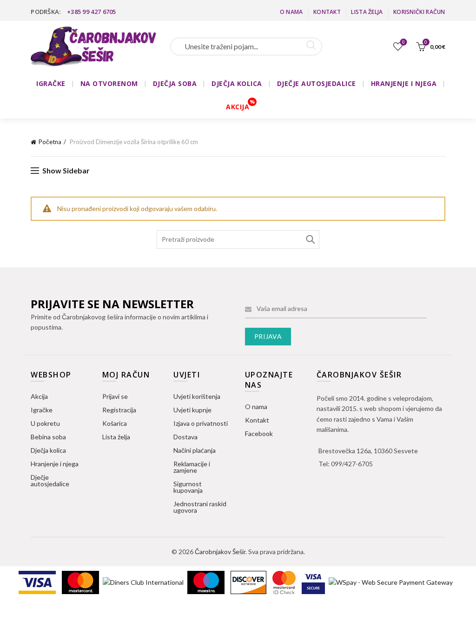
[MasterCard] (81, 582)
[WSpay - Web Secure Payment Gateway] (391, 582)
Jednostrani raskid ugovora (199, 507)
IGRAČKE (51, 83)
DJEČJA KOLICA (237, 83)
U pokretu (45, 423)
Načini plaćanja (194, 450)
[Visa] (38, 582)
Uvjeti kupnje (192, 410)
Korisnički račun (419, 12)
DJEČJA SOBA (175, 83)
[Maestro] (206, 582)
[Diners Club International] (144, 582)
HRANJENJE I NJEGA (404, 83)
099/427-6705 (352, 464)
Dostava (185, 437)
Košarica (114, 423)
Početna (50, 142)
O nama (291, 12)
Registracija (119, 410)
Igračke (42, 410)
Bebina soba (48, 437)
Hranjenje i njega (55, 464)
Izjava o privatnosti (200, 423)
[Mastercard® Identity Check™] (284, 582)
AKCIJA (237, 106)
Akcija (39, 396)
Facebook (259, 433)
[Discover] (249, 582)
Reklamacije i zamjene (191, 467)
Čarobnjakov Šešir (220, 552)
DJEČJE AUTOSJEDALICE (316, 83)
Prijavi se (115, 396)
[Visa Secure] (314, 582)
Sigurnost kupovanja (188, 487)
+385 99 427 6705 (91, 11)
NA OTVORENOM (109, 83)
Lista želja (367, 12)
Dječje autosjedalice (50, 480)
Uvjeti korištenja (196, 396)
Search (310, 239)
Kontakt (327, 12)
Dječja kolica (48, 450)
